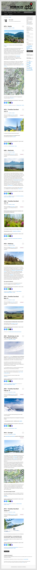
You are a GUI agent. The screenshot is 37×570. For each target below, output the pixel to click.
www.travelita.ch (12, 114)
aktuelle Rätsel (7, 436)
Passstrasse (15, 456)
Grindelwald (8, 384)
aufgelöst (14, 136)
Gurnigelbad (15, 458)
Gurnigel (5, 504)
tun (28, 24)
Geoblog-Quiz (6, 14)
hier (9, 356)
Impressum (18, 12)
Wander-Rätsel (16, 547)
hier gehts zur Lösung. (14, 323)
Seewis (20, 105)
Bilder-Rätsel (10, 238)
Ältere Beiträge (7, 551)
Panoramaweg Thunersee (17, 179)
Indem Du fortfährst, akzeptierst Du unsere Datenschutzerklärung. (29, 47)
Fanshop (15, 12)
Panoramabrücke (10, 185)
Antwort (22, 105)
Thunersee (9, 196)
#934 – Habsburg (8, 243)
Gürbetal (20, 503)
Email (27, 39)
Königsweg (11, 274)
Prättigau (18, 105)
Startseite (5, 12)
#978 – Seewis (8, 26)
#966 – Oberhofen (9, 150)
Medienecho (10, 14)
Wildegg (8, 292)
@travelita (13, 436)
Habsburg (20, 291)
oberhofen (5, 196)
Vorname (28, 32)
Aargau (17, 291)
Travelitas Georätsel (11, 146)
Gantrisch (18, 503)
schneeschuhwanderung (7, 548)
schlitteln (11, 384)
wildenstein (10, 292)
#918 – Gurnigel (8, 432)
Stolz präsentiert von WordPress (22, 566)
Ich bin (27, 42)
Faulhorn (5, 384)
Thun (7, 196)
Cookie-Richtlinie (26, 559)
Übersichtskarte (10, 12)
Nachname (28, 35)
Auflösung (10, 105)
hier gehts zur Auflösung (17, 231)
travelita (10, 17)
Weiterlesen (12, 97)
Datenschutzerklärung (14, 566)
